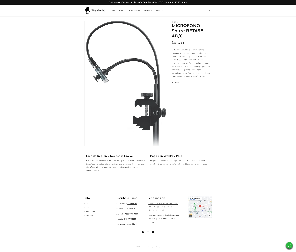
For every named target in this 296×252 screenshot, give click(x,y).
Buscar (87, 203)
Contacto (88, 216)
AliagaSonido (144, 246)
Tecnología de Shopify (154, 246)
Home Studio (90, 212)
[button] (122, 10)
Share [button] (176, 82)
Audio (86, 208)
